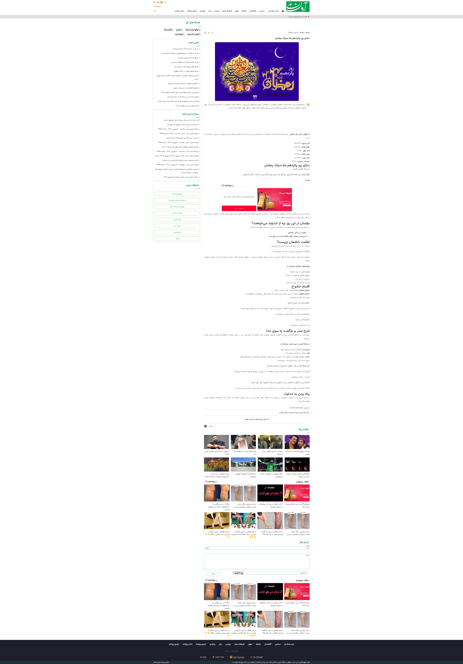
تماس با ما (234, 651)
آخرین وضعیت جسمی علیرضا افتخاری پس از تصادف (180, 160)
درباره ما (227, 651)
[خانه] (283, 11)
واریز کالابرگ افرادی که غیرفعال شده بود (184, 62)
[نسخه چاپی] (205, 32)
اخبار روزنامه (179, 11)
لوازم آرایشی (177, 232)
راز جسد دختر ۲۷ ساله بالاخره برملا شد (185, 49)
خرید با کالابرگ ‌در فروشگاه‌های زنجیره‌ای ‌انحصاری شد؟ (179, 53)
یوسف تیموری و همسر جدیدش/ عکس (297, 453)
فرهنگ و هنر (227, 11)
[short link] (212, 32)
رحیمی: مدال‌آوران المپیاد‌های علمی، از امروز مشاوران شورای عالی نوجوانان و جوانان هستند (176, 171)
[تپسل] (222, 185)
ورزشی (216, 11)
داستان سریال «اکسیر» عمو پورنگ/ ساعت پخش (182, 138)
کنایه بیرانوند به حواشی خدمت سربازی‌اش (271, 475)
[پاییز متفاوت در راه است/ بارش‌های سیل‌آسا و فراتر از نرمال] (216, 464)
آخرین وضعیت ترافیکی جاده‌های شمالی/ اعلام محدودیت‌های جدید (177, 77)
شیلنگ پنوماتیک (177, 194)
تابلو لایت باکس (177, 213)
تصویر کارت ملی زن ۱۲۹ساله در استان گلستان (182, 97)
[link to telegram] (165, 2)
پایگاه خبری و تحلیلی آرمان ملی (275, 662)
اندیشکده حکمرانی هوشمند (177, 200)
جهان (237, 11)
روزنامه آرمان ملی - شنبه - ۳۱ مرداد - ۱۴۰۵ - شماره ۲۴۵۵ (179, 133)
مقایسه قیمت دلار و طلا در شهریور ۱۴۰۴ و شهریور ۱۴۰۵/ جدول (176, 156)
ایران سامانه (156, 662)
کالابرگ (177, 239)
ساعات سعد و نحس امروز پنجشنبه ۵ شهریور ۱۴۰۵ (181, 177)
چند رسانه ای (289, 644)
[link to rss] (154, 2)
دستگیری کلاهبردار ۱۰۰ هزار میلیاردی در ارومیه (183, 83)
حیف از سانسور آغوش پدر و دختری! (272, 453)
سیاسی (261, 11)
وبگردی (202, 11)
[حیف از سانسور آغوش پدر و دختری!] (270, 442)
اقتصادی (252, 11)
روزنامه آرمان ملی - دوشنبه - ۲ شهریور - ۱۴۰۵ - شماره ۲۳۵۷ (178, 142)
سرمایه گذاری (239, 208)
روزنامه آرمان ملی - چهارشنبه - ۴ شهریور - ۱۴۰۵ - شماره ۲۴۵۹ (177, 164)
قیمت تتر (177, 226)
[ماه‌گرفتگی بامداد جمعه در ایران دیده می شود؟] (297, 464)
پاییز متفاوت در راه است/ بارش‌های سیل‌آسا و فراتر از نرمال (217, 475)
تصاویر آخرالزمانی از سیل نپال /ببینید (185, 88)
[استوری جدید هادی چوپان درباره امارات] (216, 442)
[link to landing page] (298, 6)
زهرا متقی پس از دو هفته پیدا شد (245, 453)
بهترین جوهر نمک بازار (177, 207)
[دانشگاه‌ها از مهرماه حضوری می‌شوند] (243, 464)
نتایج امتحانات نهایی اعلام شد (188, 58)
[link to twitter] (158, 2)
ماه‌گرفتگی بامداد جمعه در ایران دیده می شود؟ (298, 475)
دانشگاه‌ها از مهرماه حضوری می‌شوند (245, 475)
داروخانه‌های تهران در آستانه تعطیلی (186, 71)
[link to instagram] (161, 2)
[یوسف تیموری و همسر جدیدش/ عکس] (297, 442)
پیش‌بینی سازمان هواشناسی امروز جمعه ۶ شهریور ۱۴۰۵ (179, 92)
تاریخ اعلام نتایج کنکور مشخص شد (186, 66)
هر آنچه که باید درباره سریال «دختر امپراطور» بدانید (181, 120)
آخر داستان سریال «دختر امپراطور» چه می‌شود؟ (182, 124)
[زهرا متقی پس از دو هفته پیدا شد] (243, 442)
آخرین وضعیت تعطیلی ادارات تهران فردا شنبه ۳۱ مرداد (180, 147)
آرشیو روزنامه (192, 11)
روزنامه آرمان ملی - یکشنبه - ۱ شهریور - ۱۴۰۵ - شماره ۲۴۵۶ (178, 129)
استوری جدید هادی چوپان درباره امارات (217, 453)
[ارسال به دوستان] (208, 32)
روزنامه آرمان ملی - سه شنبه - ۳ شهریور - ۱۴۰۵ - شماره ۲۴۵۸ (177, 151)
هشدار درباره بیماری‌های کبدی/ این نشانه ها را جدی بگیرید (289, 17)
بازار (209, 11)
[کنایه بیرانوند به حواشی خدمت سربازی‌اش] (270, 464)
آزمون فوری (177, 219)
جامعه (244, 11)
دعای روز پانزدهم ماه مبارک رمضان (255, 419)
